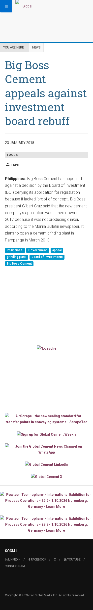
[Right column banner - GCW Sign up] (46, 434)
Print (15, 165)
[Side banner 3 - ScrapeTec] (46, 419)
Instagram (16, 566)
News (36, 47)
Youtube (73, 559)
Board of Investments (47, 257)
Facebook (38, 559)
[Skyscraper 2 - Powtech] (46, 524)
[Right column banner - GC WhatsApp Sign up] (46, 449)
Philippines (15, 250)
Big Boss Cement (19, 264)
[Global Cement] (25, 6)
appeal (57, 250)
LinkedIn (14, 559)
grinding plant (16, 257)
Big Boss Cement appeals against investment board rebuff (46, 92)
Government (37, 250)
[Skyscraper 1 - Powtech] (46, 501)
